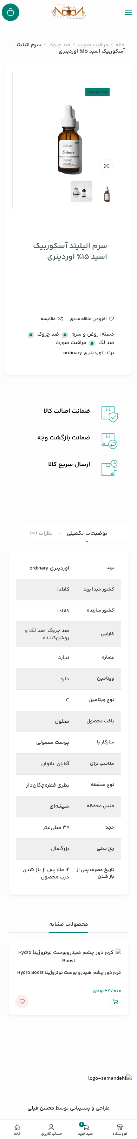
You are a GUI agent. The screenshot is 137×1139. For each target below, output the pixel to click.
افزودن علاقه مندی (88, 319)
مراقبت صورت (93, 45)
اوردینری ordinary (83, 353)
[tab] (87, 533)
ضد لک (106, 343)
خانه (120, 45)
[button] (115, 1002)
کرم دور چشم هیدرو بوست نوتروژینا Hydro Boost (69, 973)
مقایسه (48, 319)
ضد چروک (59, 45)
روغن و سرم (85, 334)
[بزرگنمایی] (106, 166)
